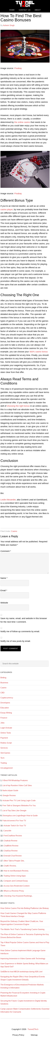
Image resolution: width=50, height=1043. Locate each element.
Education (4, 708)
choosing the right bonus (18, 406)
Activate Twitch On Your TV (14, 826)
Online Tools (5, 733)
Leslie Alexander (8, 500)
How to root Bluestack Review (15, 871)
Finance (3, 718)
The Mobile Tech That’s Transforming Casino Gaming (22, 929)
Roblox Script (6, 743)
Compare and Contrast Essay (15, 881)
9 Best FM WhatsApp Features (15, 780)
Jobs (2, 723)
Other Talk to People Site (13, 861)
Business (4, 683)
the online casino (22, 122)
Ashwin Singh (9, 25)
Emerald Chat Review (12, 856)
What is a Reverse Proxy (13, 891)
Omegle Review (9, 795)
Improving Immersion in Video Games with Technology (22, 959)
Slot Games (5, 753)
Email (3, 590)
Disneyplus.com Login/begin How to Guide (20, 816)
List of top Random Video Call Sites (17, 785)
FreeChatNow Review (12, 836)
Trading (3, 763)
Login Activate (6, 728)
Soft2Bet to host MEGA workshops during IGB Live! (21, 972)
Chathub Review (10, 841)
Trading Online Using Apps (14, 876)
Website (4, 603)
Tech (2, 758)
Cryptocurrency (6, 698)
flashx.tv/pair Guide (10, 790)
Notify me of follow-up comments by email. (20, 631)
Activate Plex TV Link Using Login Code (19, 801)
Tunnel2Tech (25, 4)
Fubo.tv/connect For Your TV (14, 821)
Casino (14, 531)
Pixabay (18, 68)
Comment (5, 551)
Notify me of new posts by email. (15, 641)
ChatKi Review (9, 866)
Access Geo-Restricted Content (16, 886)
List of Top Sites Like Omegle (14, 811)
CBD (2, 693)
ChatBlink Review (10, 846)
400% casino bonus (38, 352)
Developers (5, 703)
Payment (4, 738)
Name (3, 578)
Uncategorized (6, 768)
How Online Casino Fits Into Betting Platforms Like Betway (24, 908)
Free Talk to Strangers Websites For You (19, 806)
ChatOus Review (10, 851)
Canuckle (7, 831)
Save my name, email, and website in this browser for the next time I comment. (23, 620)
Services (4, 748)
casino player (6, 209)
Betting (3, 678)
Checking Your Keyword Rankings (17, 896)
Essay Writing (6, 713)
